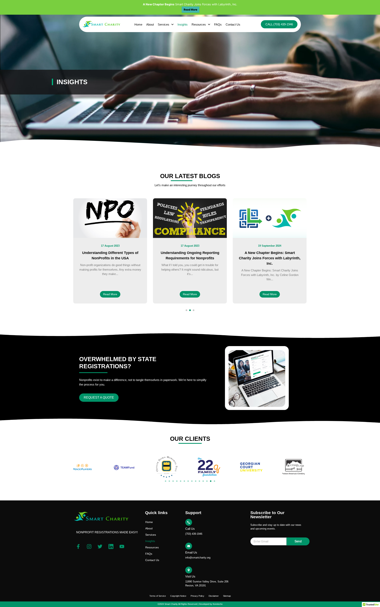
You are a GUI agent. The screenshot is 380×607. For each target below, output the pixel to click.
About (150, 24)
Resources (199, 24)
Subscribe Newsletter (265, 535)
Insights (183, 24)
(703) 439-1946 (193, 533)
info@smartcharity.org (197, 557)
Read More (190, 9)
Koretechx (218, 604)
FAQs (218, 24)
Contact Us (233, 24)
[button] (166, 24)
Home (138, 24)
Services (163, 24)
